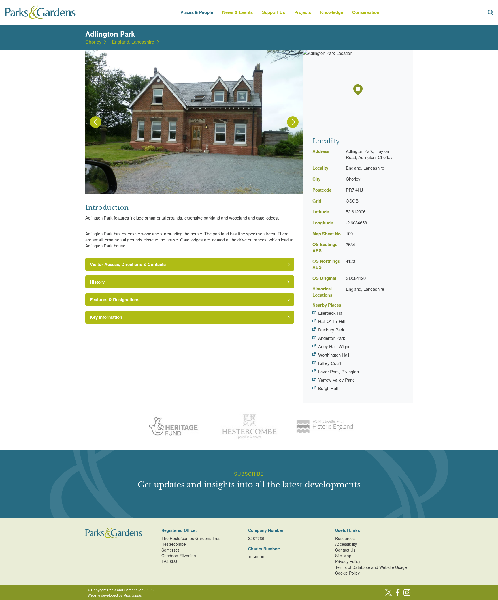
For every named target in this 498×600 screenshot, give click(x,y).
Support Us (273, 12)
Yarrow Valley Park (336, 380)
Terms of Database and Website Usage (371, 567)
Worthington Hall (333, 355)
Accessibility (346, 544)
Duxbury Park (331, 330)
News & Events (237, 12)
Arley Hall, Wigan (334, 346)
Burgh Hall (328, 388)
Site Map (343, 555)
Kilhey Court (329, 363)
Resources (345, 538)
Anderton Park (331, 338)
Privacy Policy (347, 561)
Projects (302, 12)
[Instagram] (406, 592)
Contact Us (345, 550)
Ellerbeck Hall (331, 313)
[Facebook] (397, 592)
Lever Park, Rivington (338, 371)
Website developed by (115, 594)
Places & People (196, 12)
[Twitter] (388, 592)
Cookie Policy (347, 573)
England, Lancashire (133, 41)
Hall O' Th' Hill (331, 321)
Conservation (365, 12)
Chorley (93, 41)
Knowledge (331, 12)
